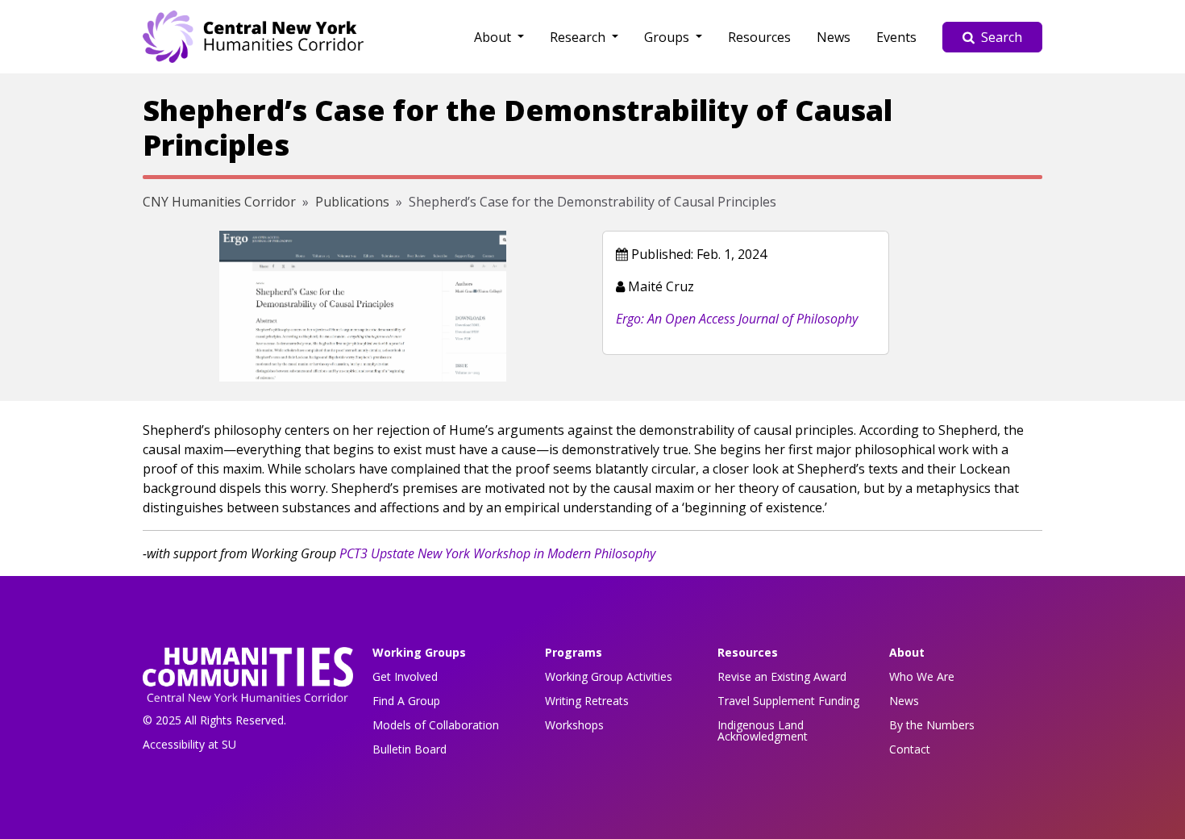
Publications (352, 202)
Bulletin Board (409, 749)
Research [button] (579, 37)
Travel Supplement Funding (788, 700)
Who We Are (921, 676)
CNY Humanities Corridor (219, 202)
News (833, 37)
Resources (759, 37)
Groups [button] (668, 37)
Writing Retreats (587, 700)
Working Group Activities (608, 676)
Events (896, 37)
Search (1001, 37)
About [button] (494, 37)
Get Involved (405, 676)
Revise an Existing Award (781, 676)
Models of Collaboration (435, 725)
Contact (909, 749)
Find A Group (406, 700)
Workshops (574, 725)
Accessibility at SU (189, 744)
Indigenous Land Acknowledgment (762, 730)
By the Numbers (932, 725)
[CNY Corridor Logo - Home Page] (248, 679)
